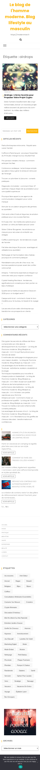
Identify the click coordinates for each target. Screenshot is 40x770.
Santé (4, 540)
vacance (7, 686)
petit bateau (22, 655)
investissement (22, 634)
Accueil (4, 525)
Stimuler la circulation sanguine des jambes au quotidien (19, 208)
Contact (5, 556)
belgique (7, 586)
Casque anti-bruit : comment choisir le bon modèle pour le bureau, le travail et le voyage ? (20, 301)
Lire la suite (10, 118)
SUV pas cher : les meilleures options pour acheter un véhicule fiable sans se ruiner (19, 223)
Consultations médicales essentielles (17, 597)
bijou (18, 586)
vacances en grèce (24, 686)
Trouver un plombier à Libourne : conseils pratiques (18, 179)
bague (18, 581)
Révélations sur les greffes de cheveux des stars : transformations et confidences (20, 419)
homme (27, 628)
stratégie (17, 681)
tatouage (30, 681)
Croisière (29, 602)
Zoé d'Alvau (12, 87)
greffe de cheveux (11, 628)
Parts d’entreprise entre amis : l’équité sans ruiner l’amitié (19, 146)
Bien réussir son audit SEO (24, 382)
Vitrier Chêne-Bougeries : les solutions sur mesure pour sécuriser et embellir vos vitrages (18, 232)
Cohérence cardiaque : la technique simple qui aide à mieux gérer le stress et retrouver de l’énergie (19, 171)
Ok (21, 767)
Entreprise (6, 544)
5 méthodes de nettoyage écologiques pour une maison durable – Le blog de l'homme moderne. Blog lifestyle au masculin (20, 360)
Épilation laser (21, 692)
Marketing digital (10, 644)
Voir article (8, 453)
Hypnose (7, 634)
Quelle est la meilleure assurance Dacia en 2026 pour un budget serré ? (19, 292)
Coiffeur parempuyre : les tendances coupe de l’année (19, 241)
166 (6, 507)
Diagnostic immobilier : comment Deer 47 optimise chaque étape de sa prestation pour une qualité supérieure (20, 188)
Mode (4, 528)
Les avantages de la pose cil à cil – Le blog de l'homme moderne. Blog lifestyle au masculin (20, 414)
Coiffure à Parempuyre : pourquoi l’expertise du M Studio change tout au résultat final (20, 154)
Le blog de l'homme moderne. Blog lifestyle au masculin (20, 17)
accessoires (8, 576)
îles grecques (9, 697)
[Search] (21, 39)
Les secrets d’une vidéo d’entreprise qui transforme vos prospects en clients (18, 310)
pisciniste (7, 660)
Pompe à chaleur (23, 665)
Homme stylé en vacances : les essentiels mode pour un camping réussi (24, 435)
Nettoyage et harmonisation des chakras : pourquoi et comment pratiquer (18, 256)
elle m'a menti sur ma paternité (15, 618)
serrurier (7, 676)
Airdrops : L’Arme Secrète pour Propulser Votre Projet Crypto (19, 96)
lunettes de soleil (26, 639)
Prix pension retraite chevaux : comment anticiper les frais (18, 162)
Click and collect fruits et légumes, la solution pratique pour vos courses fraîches (20, 215)
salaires (22, 670)
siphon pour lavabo (24, 676)
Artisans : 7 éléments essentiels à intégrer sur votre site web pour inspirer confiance (20, 274)
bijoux (29, 586)
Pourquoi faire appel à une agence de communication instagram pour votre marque (17, 199)
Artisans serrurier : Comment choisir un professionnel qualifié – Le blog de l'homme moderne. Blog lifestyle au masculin (19, 400)
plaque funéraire (24, 660)
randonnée (8, 670)
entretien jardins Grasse (13, 623)
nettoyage (8, 655)
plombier (7, 665)
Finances (7, 92)
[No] (37, 762)
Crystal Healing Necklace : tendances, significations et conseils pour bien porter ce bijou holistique (19, 283)
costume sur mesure (12, 602)
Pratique (5, 532)
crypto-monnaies (10, 607)
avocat (6, 581)
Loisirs (4, 552)
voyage (7, 692)
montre (22, 649)
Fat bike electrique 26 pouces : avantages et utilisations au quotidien (19, 248)
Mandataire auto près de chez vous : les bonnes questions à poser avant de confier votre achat (19, 265)
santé (33, 670)
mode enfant (9, 649)
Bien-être (5, 536)
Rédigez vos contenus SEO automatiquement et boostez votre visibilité (24, 484)
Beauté (4, 548)
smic (6, 681)
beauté (28, 581)
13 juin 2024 (31, 87)
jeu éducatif (8, 639)
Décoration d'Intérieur (12, 613)
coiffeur (7, 591)
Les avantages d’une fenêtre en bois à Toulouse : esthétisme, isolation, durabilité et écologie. (19, 368)
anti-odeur (23, 576)
